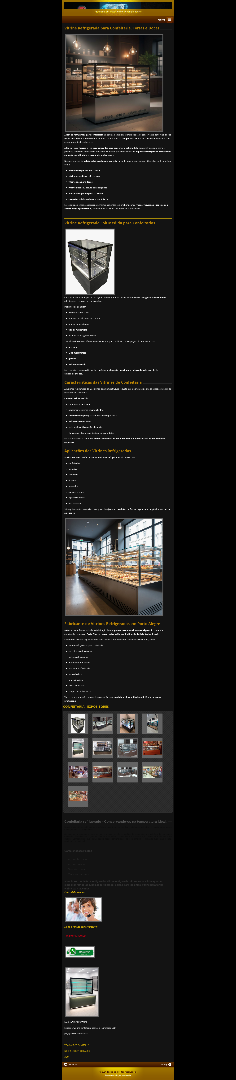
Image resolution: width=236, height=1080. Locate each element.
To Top (164, 1064)
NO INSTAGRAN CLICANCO (77, 1050)
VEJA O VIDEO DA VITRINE (76, 1045)
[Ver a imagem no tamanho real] (78, 724)
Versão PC (73, 1064)
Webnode (126, 1075)
